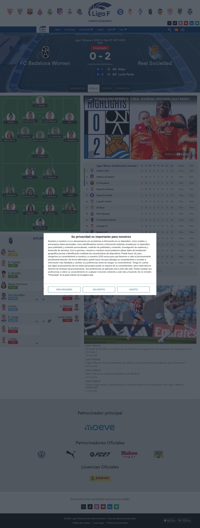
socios (70, 241)
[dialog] (100, 264)
